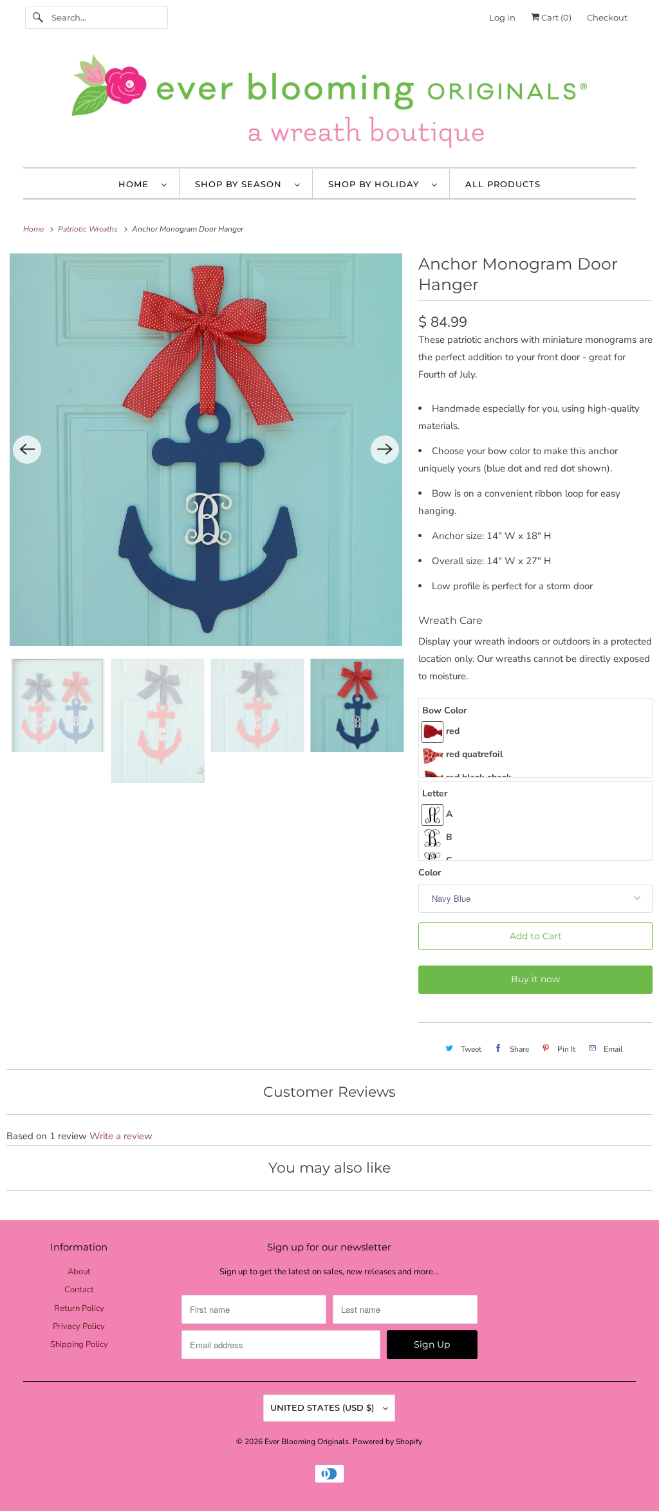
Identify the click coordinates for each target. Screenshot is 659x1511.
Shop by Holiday (376, 184)
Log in (502, 17)
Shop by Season (241, 184)
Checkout (607, 17)
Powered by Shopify (387, 1441)
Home (136, 184)
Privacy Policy (79, 1326)
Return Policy (79, 1308)
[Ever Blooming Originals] (329, 104)
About (79, 1271)
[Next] (385, 449)
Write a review (121, 1136)
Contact (79, 1290)
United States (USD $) (323, 1407)
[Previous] (27, 449)
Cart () (555, 17)
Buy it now (535, 979)
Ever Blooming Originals (307, 1441)
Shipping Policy (79, 1344)
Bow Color (444, 710)
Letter (434, 793)
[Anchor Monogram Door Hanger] (206, 449)
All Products (503, 184)
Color (429, 872)
